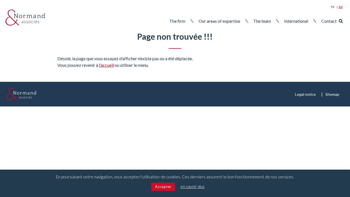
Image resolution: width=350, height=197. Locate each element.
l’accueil (106, 65)
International (296, 21)
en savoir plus (192, 186)
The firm (177, 21)
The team (262, 21)
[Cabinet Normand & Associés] (25, 17)
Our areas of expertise (219, 21)
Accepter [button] (163, 186)
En (341, 6)
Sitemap (332, 94)
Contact (329, 21)
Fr (332, 6)
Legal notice (305, 94)
